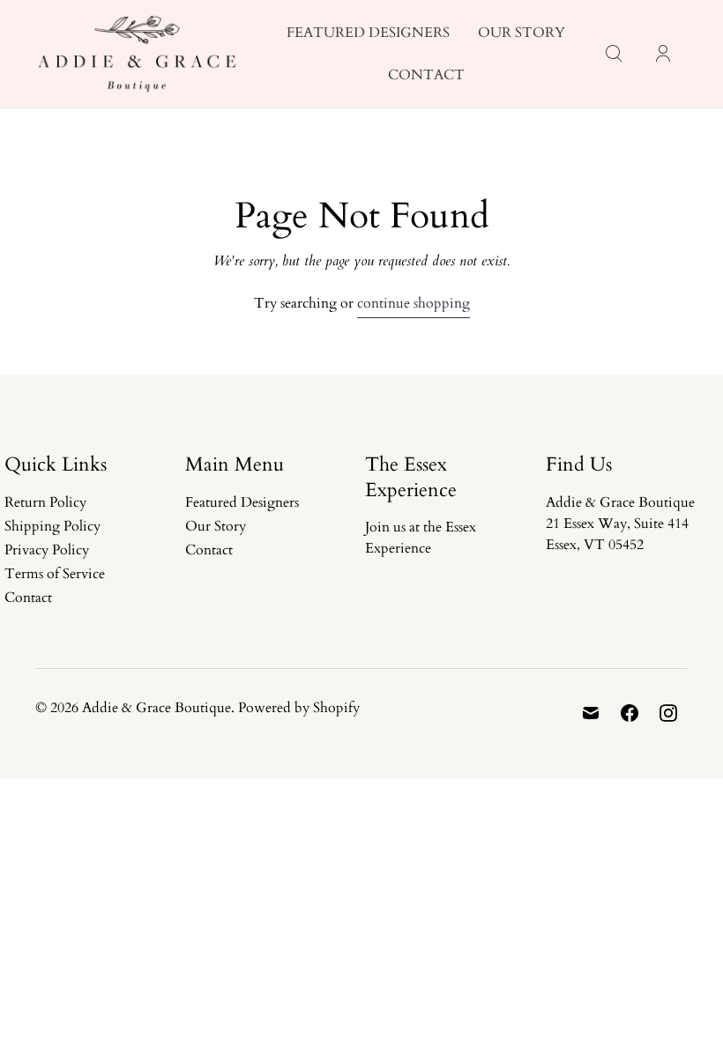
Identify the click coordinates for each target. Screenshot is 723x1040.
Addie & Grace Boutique (156, 707)
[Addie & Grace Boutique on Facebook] (629, 713)
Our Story (521, 32)
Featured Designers (368, 32)
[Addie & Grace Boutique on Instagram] (668, 713)
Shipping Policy (52, 526)
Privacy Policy (46, 550)
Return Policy (45, 502)
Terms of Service (54, 573)
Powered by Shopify (299, 707)
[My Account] (663, 54)
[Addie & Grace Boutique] (136, 53)
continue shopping (413, 303)
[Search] (613, 54)
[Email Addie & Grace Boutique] (590, 713)
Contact (426, 75)
